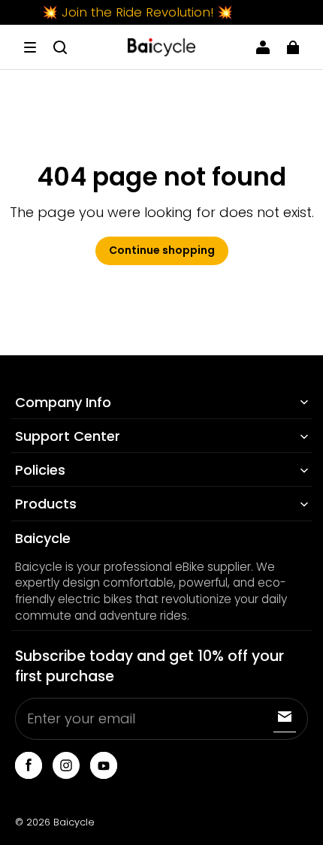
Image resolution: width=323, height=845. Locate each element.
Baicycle (74, 822)
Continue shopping (162, 250)
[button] (30, 47)
